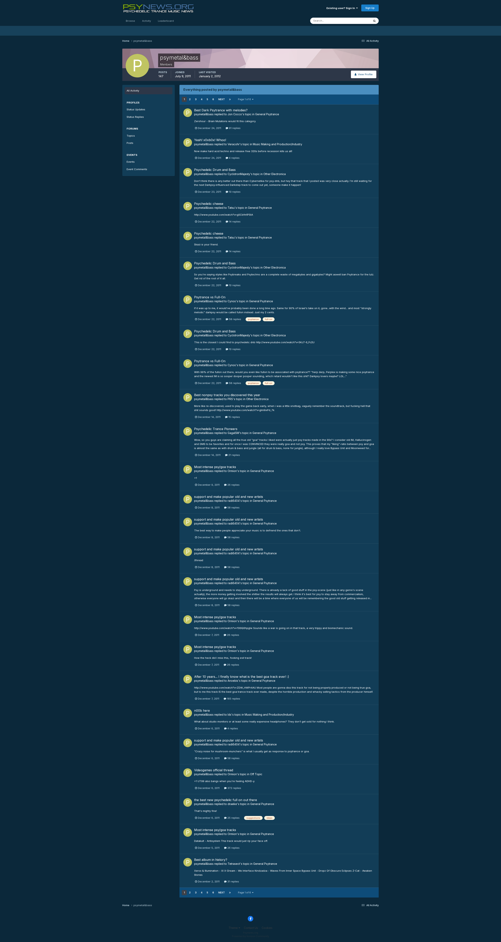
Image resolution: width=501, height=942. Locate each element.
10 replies (234, 191)
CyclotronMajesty (239, 174)
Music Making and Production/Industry (277, 144)
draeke (232, 804)
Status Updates (356, 20)
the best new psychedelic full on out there (225, 800)
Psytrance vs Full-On (209, 297)
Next (221, 99)
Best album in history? (210, 860)
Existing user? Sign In (341, 8)
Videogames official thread (213, 770)
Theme (234, 927)
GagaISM (233, 433)
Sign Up (370, 7)
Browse (130, 20)
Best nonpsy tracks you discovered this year (227, 395)
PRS (230, 399)
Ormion (232, 471)
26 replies (233, 484)
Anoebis (233, 680)
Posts (130, 142)
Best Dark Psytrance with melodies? (221, 110)
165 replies (233, 698)
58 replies (234, 319)
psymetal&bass (204, 114)
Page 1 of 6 (245, 99)
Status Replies (135, 116)
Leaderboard (166, 20)
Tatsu (231, 207)
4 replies (234, 157)
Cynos (232, 301)
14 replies (234, 221)
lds (229, 714)
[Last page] (230, 99)
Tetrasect (234, 863)
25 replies (233, 817)
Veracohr (234, 144)
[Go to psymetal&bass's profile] (187, 112)
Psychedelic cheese (208, 204)
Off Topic (256, 774)
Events (131, 161)
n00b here (202, 710)
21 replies (234, 454)
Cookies (267, 927)
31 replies (233, 881)
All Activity (133, 90)
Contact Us (251, 927)
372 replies (234, 788)
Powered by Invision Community (250, 936)
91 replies (234, 128)
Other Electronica (274, 174)
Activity (146, 20)
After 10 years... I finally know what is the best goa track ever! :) (241, 677)
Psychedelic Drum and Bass (215, 170)
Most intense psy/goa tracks (215, 467)
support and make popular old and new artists (228, 497)
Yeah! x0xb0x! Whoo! (210, 140)
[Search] (374, 21)
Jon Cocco (235, 114)
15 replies (234, 416)
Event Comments (137, 169)
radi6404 (234, 500)
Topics (131, 135)
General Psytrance (267, 114)
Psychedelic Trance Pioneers (215, 429)
